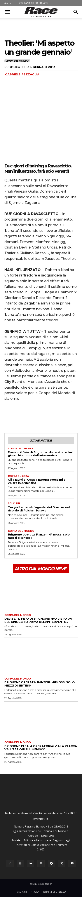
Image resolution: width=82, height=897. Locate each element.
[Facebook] (8, 416)
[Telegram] (51, 863)
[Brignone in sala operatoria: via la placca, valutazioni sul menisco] (41, 720)
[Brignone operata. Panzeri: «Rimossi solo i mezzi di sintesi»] (41, 656)
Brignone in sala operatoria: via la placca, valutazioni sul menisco (41, 747)
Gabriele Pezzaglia (22, 74)
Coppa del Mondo (16, 60)
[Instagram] (20, 863)
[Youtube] (72, 863)
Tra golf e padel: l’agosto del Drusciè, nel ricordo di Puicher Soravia (39, 508)
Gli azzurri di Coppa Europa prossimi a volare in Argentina (36, 481)
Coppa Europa (18, 476)
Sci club (14, 503)
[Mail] (41, 863)
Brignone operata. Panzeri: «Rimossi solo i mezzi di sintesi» (39, 536)
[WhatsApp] (39, 416)
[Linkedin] (30, 863)
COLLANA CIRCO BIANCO (33, 3)
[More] (49, 416)
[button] (7, 12)
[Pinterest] (28, 416)
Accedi (8, 3)
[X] (18, 416)
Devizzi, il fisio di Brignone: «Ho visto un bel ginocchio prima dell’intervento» (40, 453)
